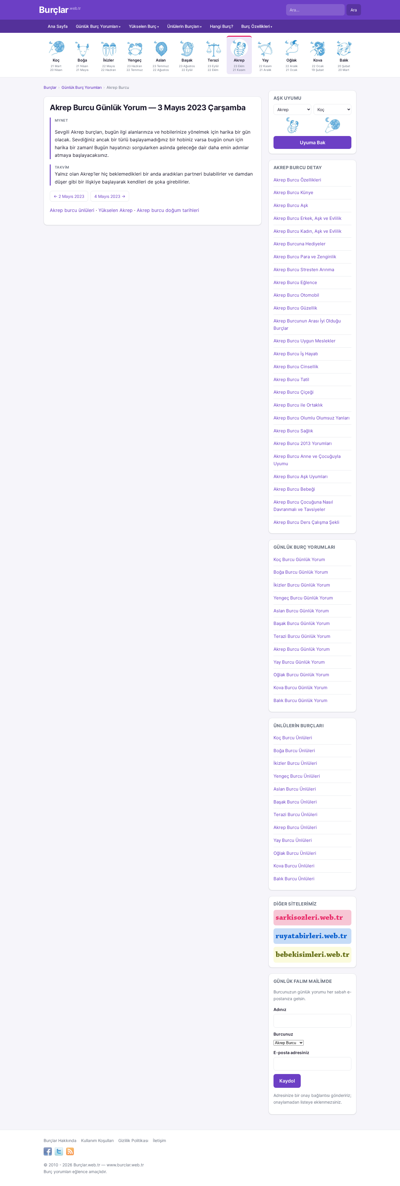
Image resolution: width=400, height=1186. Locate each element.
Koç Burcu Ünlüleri (292, 737)
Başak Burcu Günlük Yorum (301, 623)
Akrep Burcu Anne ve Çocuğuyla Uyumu (307, 459)
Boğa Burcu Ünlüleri (294, 750)
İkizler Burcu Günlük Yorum (301, 585)
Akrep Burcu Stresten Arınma (303, 269)
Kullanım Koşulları (97, 1140)
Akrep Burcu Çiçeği (293, 392)
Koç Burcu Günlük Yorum (299, 559)
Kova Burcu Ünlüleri (293, 866)
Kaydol (287, 1081)
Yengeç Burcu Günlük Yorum (303, 598)
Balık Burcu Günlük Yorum (300, 700)
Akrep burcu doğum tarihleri (168, 210)
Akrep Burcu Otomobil (296, 295)
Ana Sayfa (58, 26)
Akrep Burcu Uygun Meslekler (304, 341)
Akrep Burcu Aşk (290, 205)
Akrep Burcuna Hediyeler (299, 244)
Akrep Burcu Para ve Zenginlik (304, 256)
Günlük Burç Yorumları (97, 26)
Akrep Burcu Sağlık (293, 431)
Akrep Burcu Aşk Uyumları (300, 476)
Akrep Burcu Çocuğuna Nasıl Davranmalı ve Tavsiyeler (303, 505)
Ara (354, 9)
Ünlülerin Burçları (183, 26)
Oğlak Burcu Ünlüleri (294, 853)
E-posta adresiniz (291, 1052)
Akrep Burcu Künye (293, 192)
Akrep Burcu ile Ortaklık (298, 405)
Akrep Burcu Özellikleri (297, 180)
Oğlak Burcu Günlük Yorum (301, 674)
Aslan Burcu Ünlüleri (294, 789)
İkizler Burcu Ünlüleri (295, 763)
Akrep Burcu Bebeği (294, 489)
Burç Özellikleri (255, 26)
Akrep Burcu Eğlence (295, 282)
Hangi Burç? (221, 26)
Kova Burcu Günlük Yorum (300, 687)
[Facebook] (48, 1152)
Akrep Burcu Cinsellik (295, 366)
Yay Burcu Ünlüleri (292, 840)
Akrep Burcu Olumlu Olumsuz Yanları (311, 418)
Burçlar (60, 10)
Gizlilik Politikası (133, 1140)
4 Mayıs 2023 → (109, 196)
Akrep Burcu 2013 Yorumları (302, 443)
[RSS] (70, 1152)
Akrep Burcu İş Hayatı (295, 353)
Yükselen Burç (142, 26)
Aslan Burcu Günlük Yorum (301, 611)
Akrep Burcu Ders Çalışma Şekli (306, 522)
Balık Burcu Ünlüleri (293, 878)
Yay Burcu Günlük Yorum (299, 662)
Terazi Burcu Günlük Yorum (301, 636)
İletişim (159, 1140)
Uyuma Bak (312, 142)
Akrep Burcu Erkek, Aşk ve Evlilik (307, 218)
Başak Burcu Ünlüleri (295, 802)
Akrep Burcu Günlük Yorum (301, 649)
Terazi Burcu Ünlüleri (295, 814)
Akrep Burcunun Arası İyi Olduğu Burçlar (307, 324)
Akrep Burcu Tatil (291, 379)
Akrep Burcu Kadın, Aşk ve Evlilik (307, 231)
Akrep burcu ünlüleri (72, 210)
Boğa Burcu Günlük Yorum (300, 572)
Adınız (279, 1009)
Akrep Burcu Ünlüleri (295, 827)
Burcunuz (283, 1034)
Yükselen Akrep (115, 210)
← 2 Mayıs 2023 (69, 196)
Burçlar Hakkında (60, 1140)
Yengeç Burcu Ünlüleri (296, 776)
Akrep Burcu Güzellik (295, 308)
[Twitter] (59, 1152)
